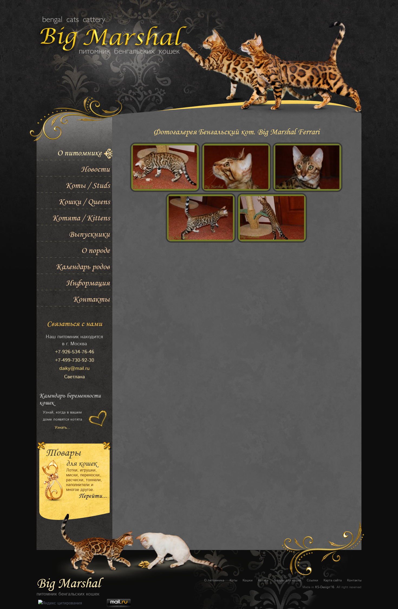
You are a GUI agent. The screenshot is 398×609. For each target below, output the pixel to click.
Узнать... (62, 427)
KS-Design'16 (324, 587)
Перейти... (93, 496)
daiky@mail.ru (74, 368)
